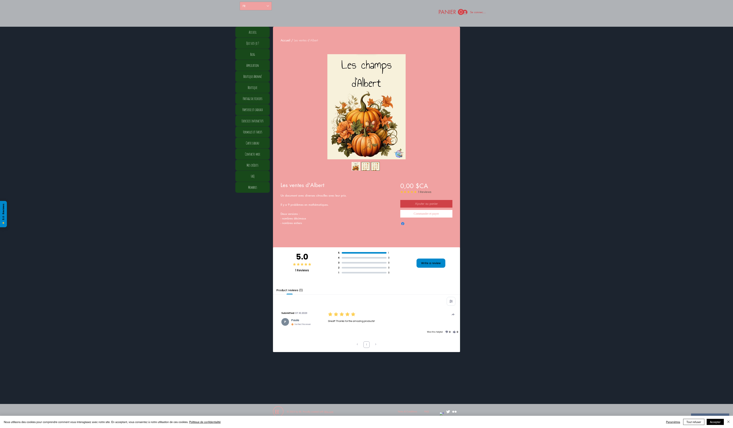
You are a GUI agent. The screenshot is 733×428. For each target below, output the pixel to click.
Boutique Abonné (252, 76)
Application (252, 65)
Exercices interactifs (253, 120)
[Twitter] (448, 411)
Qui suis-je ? (252, 43)
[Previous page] (357, 344)
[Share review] (453, 314)
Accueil (285, 40)
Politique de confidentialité (205, 422)
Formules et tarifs (252, 132)
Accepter (715, 422)
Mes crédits (252, 165)
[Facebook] (442, 414)
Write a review (431, 263)
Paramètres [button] (673, 422)
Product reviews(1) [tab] (289, 290)
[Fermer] (728, 422)
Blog (252, 54)
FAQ (252, 176)
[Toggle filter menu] (451, 301)
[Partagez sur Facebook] (402, 223)
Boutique (252, 87)
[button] (451, 12)
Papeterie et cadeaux (252, 109)
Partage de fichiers (252, 98)
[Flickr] (454, 411)
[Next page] (375, 344)
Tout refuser (693, 422)
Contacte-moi (252, 154)
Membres (252, 187)
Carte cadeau (252, 143)
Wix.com (328, 411)
